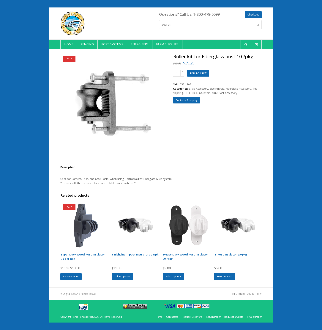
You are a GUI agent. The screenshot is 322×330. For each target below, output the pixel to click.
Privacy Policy (254, 316)
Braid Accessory (198, 88)
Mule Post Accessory (224, 93)
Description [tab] (67, 167)
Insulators (204, 93)
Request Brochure (192, 316)
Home (159, 316)
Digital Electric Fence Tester (79, 293)
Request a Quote (233, 316)
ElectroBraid (217, 88)
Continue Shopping (186, 100)
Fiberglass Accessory (238, 88)
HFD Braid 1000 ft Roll (245, 293)
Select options (71, 276)
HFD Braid (190, 93)
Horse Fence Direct (82, 316)
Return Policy (213, 316)
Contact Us (172, 316)
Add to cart (198, 73)
